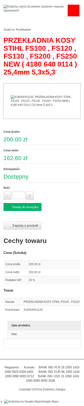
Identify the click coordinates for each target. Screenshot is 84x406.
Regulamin (12, 367)
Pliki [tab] (14, 334)
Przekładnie (23, 29)
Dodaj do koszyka (24, 207)
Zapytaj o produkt (24, 225)
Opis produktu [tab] (20, 325)
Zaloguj (60, 389)
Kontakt (29, 367)
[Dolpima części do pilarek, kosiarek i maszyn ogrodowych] (34, 8)
